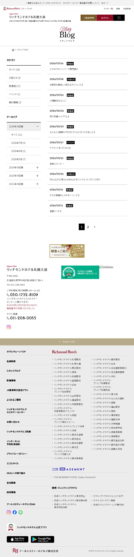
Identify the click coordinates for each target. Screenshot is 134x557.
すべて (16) (14, 69)
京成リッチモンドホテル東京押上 (69, 496)
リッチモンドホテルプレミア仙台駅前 (63, 390)
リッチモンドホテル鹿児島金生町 (108, 440)
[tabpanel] (67, 251)
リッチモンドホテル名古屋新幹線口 (109, 368)
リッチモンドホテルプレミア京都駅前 (102, 382)
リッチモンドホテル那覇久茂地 (107, 449)
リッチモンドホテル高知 (104, 411)
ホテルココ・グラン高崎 (104, 500)
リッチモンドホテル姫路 (104, 402)
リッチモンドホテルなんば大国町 (108, 398)
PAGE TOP (69, 341)
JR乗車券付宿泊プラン (18, 390)
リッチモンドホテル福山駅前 (106, 406)
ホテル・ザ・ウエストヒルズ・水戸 (108, 496)
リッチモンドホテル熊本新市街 (107, 427)
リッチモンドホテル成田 (65, 415)
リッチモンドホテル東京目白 (67, 439)
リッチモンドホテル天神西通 (106, 423)
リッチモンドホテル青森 (65, 372)
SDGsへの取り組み (16, 473)
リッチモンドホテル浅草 (65, 430)
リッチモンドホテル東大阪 (105, 394)
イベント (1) (14, 94)
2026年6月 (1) (18, 151)
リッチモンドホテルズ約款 (19, 431)
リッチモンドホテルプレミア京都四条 (102, 388)
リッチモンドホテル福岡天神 (106, 419)
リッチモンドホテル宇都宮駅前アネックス (64, 410)
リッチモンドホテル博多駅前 (106, 415)
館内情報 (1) (15, 102)
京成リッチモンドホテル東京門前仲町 (65, 506)
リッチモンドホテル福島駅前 (67, 399)
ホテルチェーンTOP (16, 351)
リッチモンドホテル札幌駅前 (67, 359)
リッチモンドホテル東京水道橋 (68, 434)
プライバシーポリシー (17, 453)
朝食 (118, 8)
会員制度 (127, 8)
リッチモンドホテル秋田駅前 (67, 376)
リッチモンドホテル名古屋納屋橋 (108, 372)
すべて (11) (16, 134)
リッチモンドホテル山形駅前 (67, 395)
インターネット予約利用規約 (13, 443)
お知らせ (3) (15, 77)
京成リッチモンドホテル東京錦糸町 (70, 500)
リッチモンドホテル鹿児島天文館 (108, 444)
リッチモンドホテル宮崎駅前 (106, 436)
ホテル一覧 (108, 8)
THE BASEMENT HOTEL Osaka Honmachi (74, 477)
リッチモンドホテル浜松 (104, 376)
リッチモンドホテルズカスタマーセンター (16, 411)
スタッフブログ (13, 370)
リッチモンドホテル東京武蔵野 (68, 443)
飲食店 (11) (14, 86)
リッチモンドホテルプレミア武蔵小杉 (63, 453)
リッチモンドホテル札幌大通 (67, 363)
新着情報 (11, 380)
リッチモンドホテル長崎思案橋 (107, 432)
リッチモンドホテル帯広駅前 (67, 368)
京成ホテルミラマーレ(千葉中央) (108, 504)
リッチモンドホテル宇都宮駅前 (68, 404)
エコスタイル (13, 463)
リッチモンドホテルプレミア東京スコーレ (64, 421)
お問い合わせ (13, 421)
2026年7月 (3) (18, 142)
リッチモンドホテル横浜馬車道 (68, 458)
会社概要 (11, 482)
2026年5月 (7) (18, 159)
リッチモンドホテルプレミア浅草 (69, 426)
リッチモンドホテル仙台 (65, 384)
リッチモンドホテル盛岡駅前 (67, 380)
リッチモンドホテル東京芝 (66, 447)
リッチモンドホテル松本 (104, 363)
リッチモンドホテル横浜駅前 (106, 359)
